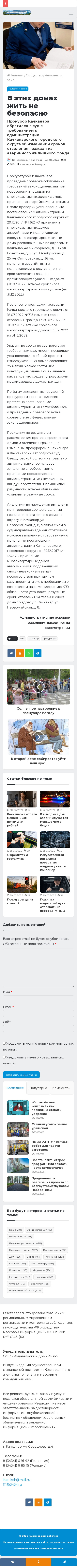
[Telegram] (37, 653)
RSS (22, 638)
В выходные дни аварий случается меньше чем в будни (54, 819)
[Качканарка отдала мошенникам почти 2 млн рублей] (22, 799)
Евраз (33, 1256)
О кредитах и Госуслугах (17, 856)
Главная (17, 75)
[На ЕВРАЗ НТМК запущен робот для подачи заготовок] (18, 1147)
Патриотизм (19, 1276)
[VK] (11, 653)
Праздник (45, 1276)
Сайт (7, 1022)
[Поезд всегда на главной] (22, 884)
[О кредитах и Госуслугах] (22, 839)
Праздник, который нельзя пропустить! (43, 3)
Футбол (17, 1283)
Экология (40, 1283)
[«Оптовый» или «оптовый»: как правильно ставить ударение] (18, 1107)
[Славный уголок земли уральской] (18, 1129)
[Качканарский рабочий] (17, 12)
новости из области (25, 1290)
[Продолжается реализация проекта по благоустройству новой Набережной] (18, 1183)
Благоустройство (23, 1249)
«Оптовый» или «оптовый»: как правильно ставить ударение (46, 1108)
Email (8, 1007)
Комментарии (63, 1088)
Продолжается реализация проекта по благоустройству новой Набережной (50, 1184)
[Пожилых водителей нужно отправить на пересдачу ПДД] (55, 884)
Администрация (39, 1229)
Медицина (42, 1270)
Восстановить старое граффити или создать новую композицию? (49, 1164)
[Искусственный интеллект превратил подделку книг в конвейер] (55, 839)
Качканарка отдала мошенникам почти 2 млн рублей (22, 819)
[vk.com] (29, 1502)
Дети (15, 1256)
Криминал (18, 1270)
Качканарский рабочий (27, 159)
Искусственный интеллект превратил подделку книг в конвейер (53, 862)
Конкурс (17, 1263)
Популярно (38, 1088)
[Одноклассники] (20, 653)
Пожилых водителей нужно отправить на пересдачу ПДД (54, 905)
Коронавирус (42, 1263)
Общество (34, 75)
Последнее (15, 1088)
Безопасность (20, 1236)
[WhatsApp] (29, 653)
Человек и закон (18, 88)
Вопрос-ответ (54, 1249)
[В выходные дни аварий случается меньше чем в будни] (55, 799)
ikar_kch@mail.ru (16, 1480)
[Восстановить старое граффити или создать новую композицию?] (18, 1165)
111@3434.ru (12, 1484)
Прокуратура (49, 638)
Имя (7, 992)
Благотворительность (25, 1243)
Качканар (33, 638)
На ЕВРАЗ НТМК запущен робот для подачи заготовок (50, 1145)
